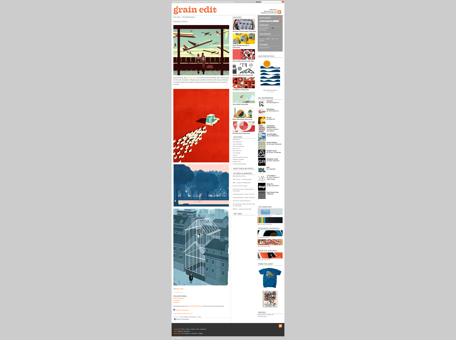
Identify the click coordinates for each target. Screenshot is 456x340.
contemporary (179, 313)
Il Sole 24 (176, 302)
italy (191, 313)
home (183, 329)
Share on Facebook (182, 310)
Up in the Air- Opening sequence (242, 200)
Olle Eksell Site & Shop (239, 176)
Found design (236, 152)
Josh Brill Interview (240, 104)
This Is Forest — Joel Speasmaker (242, 179)
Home (175, 2)
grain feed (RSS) (264, 28)
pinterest (261, 40)
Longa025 (176, 300)
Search (258, 2)
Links (197, 2)
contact (193, 329)
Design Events (237, 161)
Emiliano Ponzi (192, 78)
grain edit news (237, 150)
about (188, 329)
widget (200, 333)
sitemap (180, 331)
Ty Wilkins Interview (241, 90)
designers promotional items (240, 157)
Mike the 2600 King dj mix (265, 224)
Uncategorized (192, 316)
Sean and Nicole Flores (264, 246)
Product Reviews (237, 144)
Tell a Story (176, 17)
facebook (262, 38)
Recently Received (188, 17)
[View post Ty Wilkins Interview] (244, 88)
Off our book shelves (238, 146)
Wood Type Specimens (264, 259)
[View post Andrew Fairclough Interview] (244, 29)
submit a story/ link (264, 47)
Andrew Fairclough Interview (244, 31)
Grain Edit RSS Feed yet (195, 306)
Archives (213, 2)
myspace (268, 38)
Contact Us (189, 2)
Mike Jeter (179, 289)
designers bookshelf (238, 159)
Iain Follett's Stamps (263, 237)
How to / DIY (236, 148)
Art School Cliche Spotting (240, 186)
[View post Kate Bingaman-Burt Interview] (244, 43)
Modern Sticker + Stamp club (265, 314)
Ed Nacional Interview (241, 133)
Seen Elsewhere (237, 141)
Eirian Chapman (178, 298)
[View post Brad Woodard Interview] (244, 117)
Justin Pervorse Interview (243, 75)
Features (235, 155)
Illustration (187, 313)
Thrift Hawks (236, 139)
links (197, 329)
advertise (203, 329)
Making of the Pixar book (264, 215)
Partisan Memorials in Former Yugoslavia (244, 197)
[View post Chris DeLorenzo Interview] (244, 59)
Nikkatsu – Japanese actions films (242, 209)
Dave (199, 316)
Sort (220, 2)
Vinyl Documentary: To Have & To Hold (243, 194)
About (181, 2)
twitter (273, 38)
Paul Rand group (262, 316)
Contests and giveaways (239, 164)
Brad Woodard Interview (242, 119)
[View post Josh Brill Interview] (244, 102)
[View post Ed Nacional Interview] (244, 131)
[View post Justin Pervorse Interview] (244, 73)
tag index (187, 331)
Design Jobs (228, 2)
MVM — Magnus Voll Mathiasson (242, 182)
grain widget (262, 30)
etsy (277, 38)
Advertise (205, 2)
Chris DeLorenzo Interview (243, 61)
